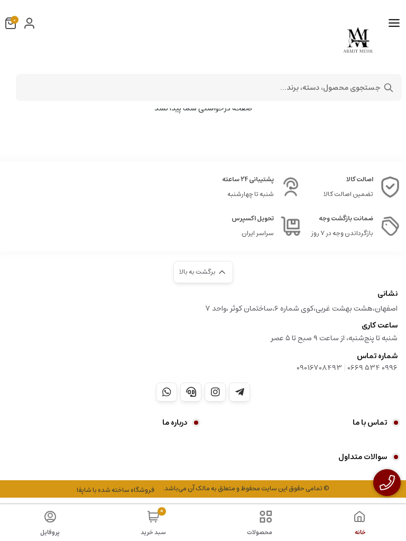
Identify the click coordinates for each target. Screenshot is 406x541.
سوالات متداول (362, 457)
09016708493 (319, 367)
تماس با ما (370, 422)
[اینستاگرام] (215, 392)
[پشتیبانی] (190, 392)
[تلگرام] (239, 392)
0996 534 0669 (372, 367)
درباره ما (174, 422)
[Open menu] (394, 23)
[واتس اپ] (166, 392)
